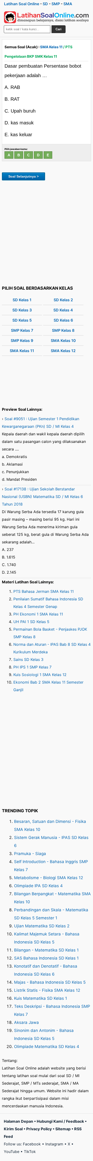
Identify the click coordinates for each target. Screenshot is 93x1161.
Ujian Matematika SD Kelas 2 (41, 926)
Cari (59, 29)
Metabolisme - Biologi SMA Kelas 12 (48, 877)
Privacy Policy (39, 1128)
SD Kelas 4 (63, 310)
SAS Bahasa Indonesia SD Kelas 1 (46, 958)
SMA (67, 3)
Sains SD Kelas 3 (28, 659)
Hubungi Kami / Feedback (60, 1121)
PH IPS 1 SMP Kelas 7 (32, 667)
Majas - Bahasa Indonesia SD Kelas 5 (50, 982)
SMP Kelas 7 (22, 330)
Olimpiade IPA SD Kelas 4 (38, 885)
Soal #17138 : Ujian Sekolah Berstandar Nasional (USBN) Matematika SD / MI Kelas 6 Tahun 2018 (42, 496)
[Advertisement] (46, 232)
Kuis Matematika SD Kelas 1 (40, 998)
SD (45, 3)
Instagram (54, 1144)
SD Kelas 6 (63, 320)
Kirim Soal (13, 1128)
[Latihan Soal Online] (46, 17)
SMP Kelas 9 (22, 340)
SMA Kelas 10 (63, 340)
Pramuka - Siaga (30, 853)
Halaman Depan (18, 1121)
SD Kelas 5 (22, 320)
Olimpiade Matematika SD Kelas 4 (46, 1046)
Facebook (32, 1144)
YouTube (11, 1151)
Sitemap (63, 1128)
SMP (56, 3)
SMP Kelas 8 (63, 330)
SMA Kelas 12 (63, 350)
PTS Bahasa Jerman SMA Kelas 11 (43, 591)
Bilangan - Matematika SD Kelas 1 (46, 950)
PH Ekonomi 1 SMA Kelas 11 (38, 614)
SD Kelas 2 (63, 299)
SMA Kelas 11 (51, 47)
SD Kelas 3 (22, 310)
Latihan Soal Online (21, 3)
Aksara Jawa (26, 1022)
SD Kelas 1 (22, 299)
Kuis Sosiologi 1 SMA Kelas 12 (40, 674)
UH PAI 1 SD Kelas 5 (31, 621)
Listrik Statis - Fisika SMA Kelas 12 (47, 990)
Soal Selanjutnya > (23, 176)
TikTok (30, 1151)
